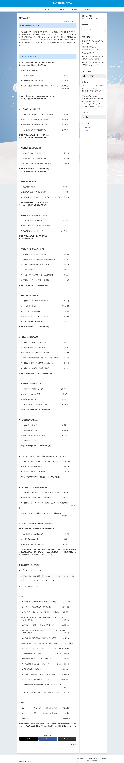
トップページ (76, 758)
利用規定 (96, 758)
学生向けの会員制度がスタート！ (92, 53)
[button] (67, 739)
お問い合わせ (103, 758)
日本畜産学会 (88, 127)
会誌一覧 (91, 758)
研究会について (83, 758)
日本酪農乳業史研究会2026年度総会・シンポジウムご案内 (92, 42)
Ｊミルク (87, 130)
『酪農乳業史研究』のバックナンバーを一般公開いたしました (93, 48)
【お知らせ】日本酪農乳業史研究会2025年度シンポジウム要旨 (93, 58)
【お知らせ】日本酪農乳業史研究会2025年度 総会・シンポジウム (93, 64)
